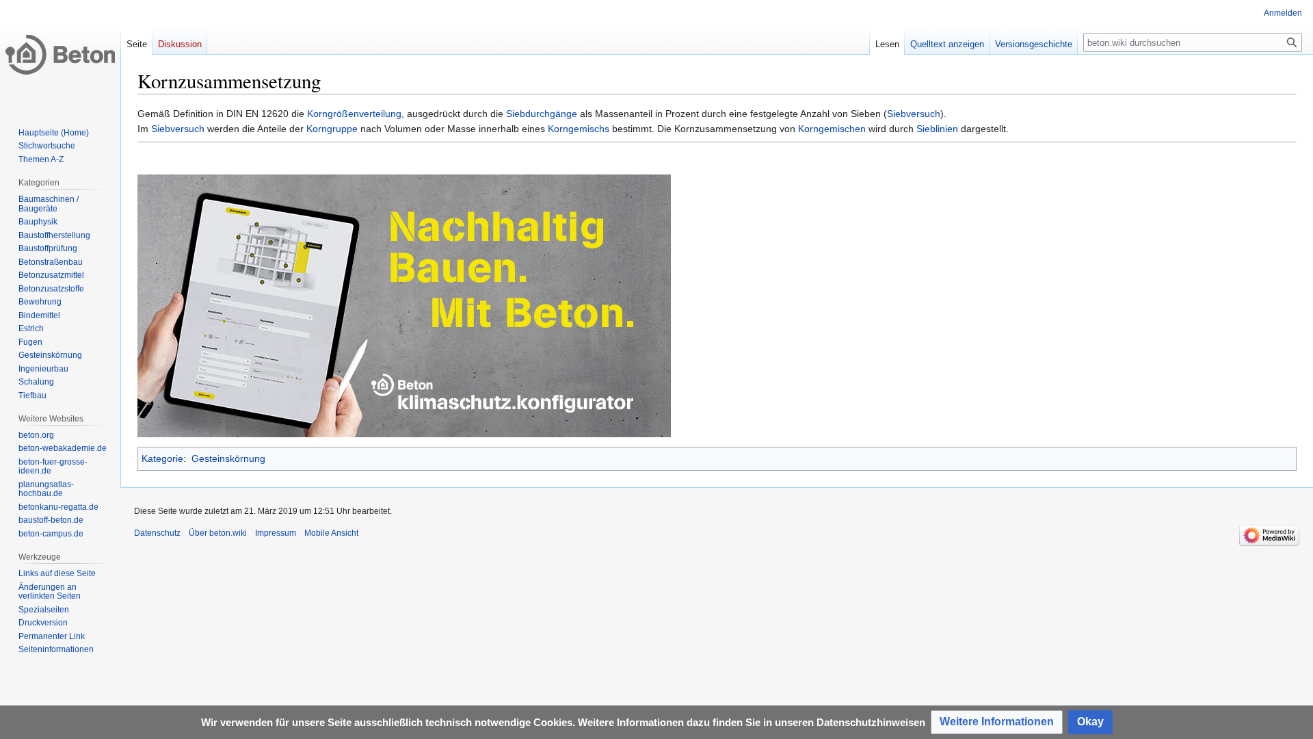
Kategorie (162, 458)
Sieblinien (937, 128)
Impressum (275, 533)
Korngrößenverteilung (354, 113)
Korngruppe (332, 128)
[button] (997, 722)
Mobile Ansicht (331, 533)
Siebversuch (913, 113)
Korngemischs (578, 128)
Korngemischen (832, 128)
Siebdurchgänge (541, 113)
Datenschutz (157, 533)
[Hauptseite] (60, 54)
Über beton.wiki (218, 533)
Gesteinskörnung (228, 458)
